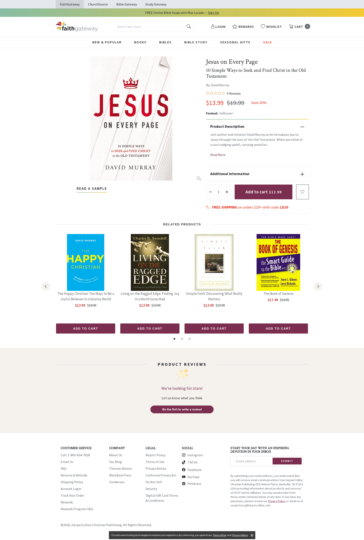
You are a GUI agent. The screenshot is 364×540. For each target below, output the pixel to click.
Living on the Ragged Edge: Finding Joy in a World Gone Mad (150, 296)
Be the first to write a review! (182, 409)
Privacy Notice (156, 468)
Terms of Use (155, 462)
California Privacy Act (161, 475)
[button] (302, 192)
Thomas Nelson (120, 468)
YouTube (193, 477)
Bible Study (195, 42)
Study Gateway (155, 4)
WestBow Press (120, 475)
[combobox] (154, 26)
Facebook (194, 470)
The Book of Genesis (278, 293)
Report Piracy (155, 455)
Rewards (67, 502)
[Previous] (46, 286)
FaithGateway (70, 4)
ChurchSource (98, 4)
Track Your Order (72, 495)
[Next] (318, 286)
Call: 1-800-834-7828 (75, 455)
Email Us (67, 462)
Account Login (71, 489)
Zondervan (116, 482)
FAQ (63, 468)
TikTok (192, 462)
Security (151, 489)
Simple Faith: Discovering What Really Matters (214, 296)
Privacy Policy (276, 501)
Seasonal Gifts (235, 42)
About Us (115, 455)
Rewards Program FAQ (77, 509)
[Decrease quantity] (210, 192)
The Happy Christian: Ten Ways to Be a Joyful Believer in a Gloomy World (85, 296)
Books (140, 42)
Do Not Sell (154, 482)
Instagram (195, 455)
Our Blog (115, 462)
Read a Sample (92, 188)
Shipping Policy (72, 482)
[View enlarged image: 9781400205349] (131, 118)
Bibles (165, 42)
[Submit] (189, 26)
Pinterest (194, 483)
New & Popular (107, 42)
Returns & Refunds (74, 475)
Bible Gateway (126, 4)
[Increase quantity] (227, 192)
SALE (267, 42)
